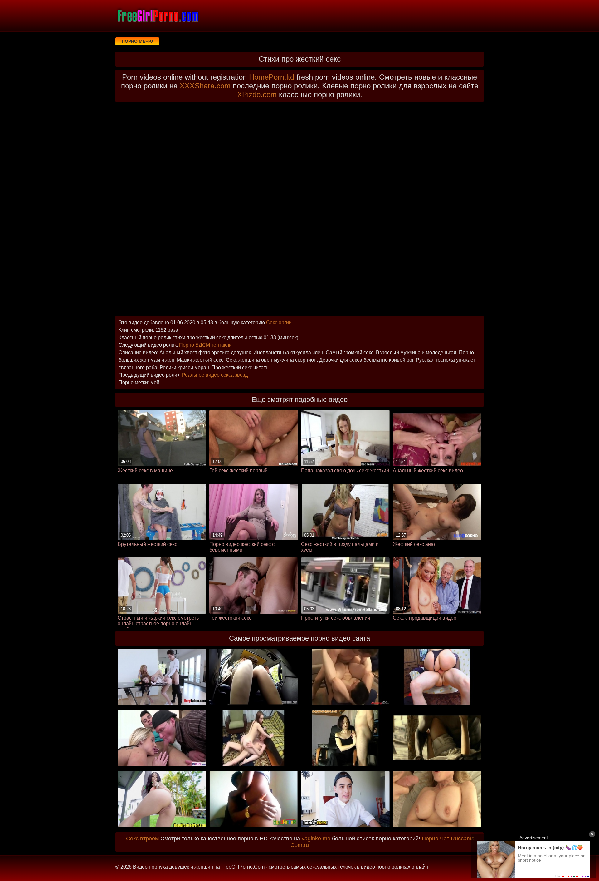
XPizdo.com (257, 94)
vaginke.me (316, 838)
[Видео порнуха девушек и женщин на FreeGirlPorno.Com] (157, 15)
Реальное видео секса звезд (215, 375)
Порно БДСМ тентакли (205, 345)
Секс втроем (142, 838)
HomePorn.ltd (271, 77)
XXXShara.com (205, 86)
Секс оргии (279, 322)
